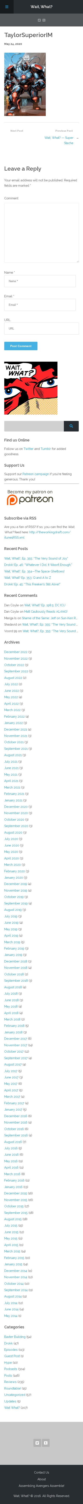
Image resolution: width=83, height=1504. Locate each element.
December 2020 (16, 806)
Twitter (28, 449)
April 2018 (11, 1013)
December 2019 (15, 884)
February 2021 (14, 793)
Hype (8, 1362)
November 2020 (16, 813)
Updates (10, 1401)
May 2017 (10, 1083)
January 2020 (13, 877)
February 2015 (14, 1258)
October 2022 (14, 665)
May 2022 (11, 697)
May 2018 (11, 1006)
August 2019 (13, 909)
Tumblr (46, 449)
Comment (11, 198)
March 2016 (12, 1174)
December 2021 (15, 729)
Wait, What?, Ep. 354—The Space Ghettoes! (34, 571)
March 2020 (12, 864)
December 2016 (15, 1116)
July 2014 (10, 1303)
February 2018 (14, 1025)
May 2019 (10, 929)
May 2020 (11, 851)
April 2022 (11, 703)
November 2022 (16, 658)
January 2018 (13, 1032)
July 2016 (11, 1148)
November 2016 (15, 1122)
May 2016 (11, 1161)
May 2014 (10, 1316)
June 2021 (11, 768)
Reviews (10, 1382)
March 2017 (12, 1096)
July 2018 (11, 993)
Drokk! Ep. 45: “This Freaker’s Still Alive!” (32, 584)
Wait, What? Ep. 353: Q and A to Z (27, 577)
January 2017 (13, 1109)
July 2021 (10, 761)
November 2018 (15, 967)
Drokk (8, 1343)
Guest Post (12, 1356)
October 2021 (14, 742)
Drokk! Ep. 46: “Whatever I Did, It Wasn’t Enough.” (38, 565)
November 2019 (15, 890)
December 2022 (15, 652)
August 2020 (13, 832)
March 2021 (12, 787)
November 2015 (15, 1200)
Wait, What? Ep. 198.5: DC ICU (44, 605)
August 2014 (13, 1296)
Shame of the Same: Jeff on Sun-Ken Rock (51, 618)
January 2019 (13, 955)
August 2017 (13, 1064)
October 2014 (14, 1283)
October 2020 (14, 819)
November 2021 (15, 736)
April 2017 (11, 1090)
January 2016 (13, 1187)
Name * (9, 272)
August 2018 (13, 987)
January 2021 (13, 800)
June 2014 (11, 1309)
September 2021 (16, 748)
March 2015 (12, 1251)
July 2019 (10, 916)
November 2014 (15, 1277)
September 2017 (16, 1058)
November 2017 (15, 1045)
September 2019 (16, 903)
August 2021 (13, 755)
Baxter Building (15, 1337)
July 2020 (11, 839)
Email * (9, 296)
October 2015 (14, 1206)
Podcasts (10, 1369)
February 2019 (14, 948)
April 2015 (11, 1245)
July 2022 (11, 684)
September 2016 (16, 1135)
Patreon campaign (36, 474)
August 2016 (13, 1142)
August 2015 (13, 1219)
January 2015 (13, 1264)
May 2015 (10, 1238)
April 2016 (11, 1167)
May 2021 (10, 774)
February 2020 (14, 871)
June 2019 (11, 922)
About (41, 1479)
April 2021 (11, 781)
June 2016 (11, 1154)
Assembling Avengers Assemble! (41, 1485)
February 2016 (14, 1180)
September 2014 (16, 1290)
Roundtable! (12, 1388)
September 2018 (16, 980)
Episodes (11, 1349)
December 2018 (15, 961)
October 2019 (14, 897)
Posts (8, 1375)
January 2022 (13, 723)
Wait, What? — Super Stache (58, 140)
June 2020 (11, 845)
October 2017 (14, 1051)
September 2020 (16, 826)
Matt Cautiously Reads (45, 611)
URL (7, 320)
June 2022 (11, 690)
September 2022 (16, 671)
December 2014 (15, 1270)
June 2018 (11, 1000)
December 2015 (15, 1193)
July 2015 (10, 1225)
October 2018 (14, 974)
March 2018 (12, 1019)
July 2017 (10, 1071)
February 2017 (14, 1103)
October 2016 (14, 1129)
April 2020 (11, 858)
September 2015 (16, 1213)
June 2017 (11, 1077)
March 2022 (12, 710)
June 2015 (11, 1232)
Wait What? (12, 1407)
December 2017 (15, 1038)
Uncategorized (14, 1394)
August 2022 (13, 678)
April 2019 (11, 935)
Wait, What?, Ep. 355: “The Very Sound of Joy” (36, 558)
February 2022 (14, 716)
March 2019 (12, 942)
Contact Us (41, 1472)
